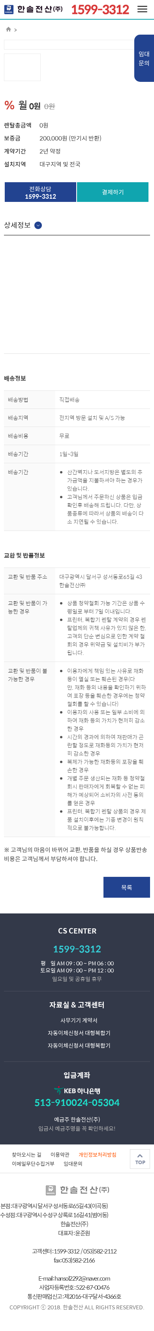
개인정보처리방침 (97, 1154)
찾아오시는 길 (26, 1154)
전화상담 (40, 192)
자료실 (59, 1004)
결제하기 (113, 191)
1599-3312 (77, 949)
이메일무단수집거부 (33, 1163)
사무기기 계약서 (79, 1020)
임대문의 (144, 58)
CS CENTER (77, 930)
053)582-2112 (99, 1250)
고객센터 (91, 1004)
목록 (126, 887)
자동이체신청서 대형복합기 (79, 1032)
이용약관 (60, 1154)
